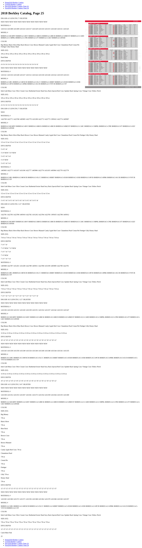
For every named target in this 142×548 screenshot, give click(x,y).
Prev (6, 6)
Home (7, 2)
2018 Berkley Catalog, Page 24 (18, 6)
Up (6, 4)
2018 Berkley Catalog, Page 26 (18, 8)
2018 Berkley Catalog (16, 2)
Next (6, 8)
